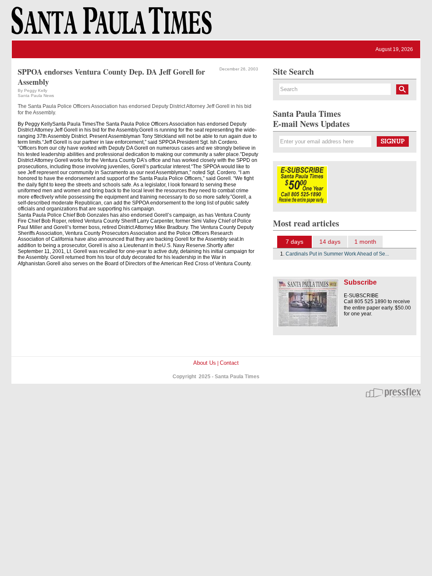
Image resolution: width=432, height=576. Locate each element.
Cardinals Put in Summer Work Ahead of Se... (337, 254)
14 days (329, 241)
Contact (229, 363)
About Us (204, 363)
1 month (365, 241)
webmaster (393, 392)
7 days (294, 241)
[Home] (110, 24)
